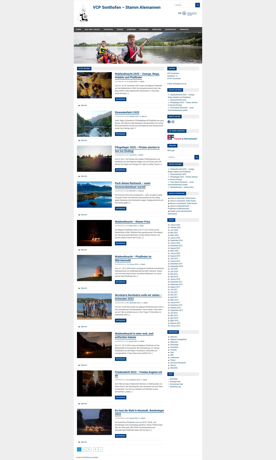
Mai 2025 (174, 233)
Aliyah (142, 81)
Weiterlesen (120, 99)
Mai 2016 (174, 315)
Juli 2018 (173, 269)
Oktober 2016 (175, 308)
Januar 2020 (175, 253)
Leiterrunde (174, 357)
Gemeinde (174, 347)
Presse (172, 360)
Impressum (184, 29)
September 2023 (176, 240)
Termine (120, 29)
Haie (172, 352)
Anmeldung (156, 29)
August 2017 (175, 287)
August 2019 (175, 256)
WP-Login (171, 150)
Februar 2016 (175, 323)
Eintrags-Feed (175, 382)
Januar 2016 (175, 326)
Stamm (78, 29)
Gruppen (173, 350)
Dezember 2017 (176, 282)
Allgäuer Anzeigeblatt (178, 339)
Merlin (96, 457)
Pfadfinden (108, 29)
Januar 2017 (175, 302)
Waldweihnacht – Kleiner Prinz (132, 221)
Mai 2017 (174, 295)
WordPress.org (175, 387)
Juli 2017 (173, 290)
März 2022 (174, 251)
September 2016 (176, 310)
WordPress (87, 457)
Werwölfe (173, 368)
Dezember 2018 (176, 264)
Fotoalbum (144, 29)
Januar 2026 (175, 225)
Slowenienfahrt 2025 (127, 112)
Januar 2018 (175, 279)
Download (131, 29)
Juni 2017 (174, 292)
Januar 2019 (175, 261)
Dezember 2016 (176, 305)
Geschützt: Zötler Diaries (186, 198)
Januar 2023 (175, 243)
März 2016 (174, 321)
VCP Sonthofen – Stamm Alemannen (127, 7)
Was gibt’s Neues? (92, 29)
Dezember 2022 (176, 246)
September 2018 (176, 266)
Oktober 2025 (175, 227)
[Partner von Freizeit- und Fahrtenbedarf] (182, 139)
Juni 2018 (174, 271)
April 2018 (174, 277)
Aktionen (173, 337)
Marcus (144, 116)
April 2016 (174, 318)
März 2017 (174, 300)
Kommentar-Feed (176, 384)
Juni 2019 (174, 258)
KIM (171, 355)
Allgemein (84, 105)
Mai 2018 (174, 274)
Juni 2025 (174, 230)
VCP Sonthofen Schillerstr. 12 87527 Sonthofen (174, 76)
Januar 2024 (175, 238)
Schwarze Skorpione (178, 363)
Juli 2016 (173, 313)
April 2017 (174, 297)
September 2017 (176, 284)
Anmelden (174, 379)
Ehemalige (174, 345)
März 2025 (174, 235)
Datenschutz (170, 29)
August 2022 (175, 248)
